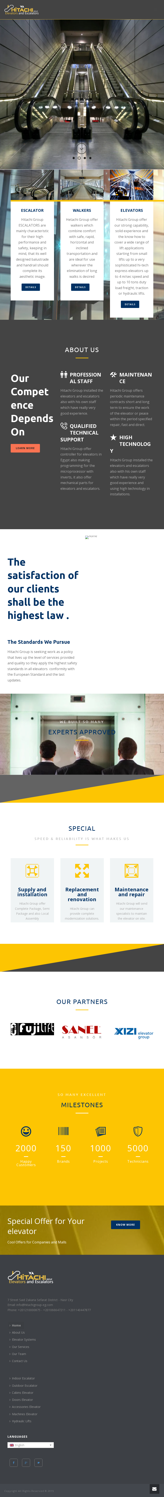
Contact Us (19, 1361)
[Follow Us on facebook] (14, 1463)
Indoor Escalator (23, 1378)
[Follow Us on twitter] (38, 1463)
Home (16, 1325)
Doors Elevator (22, 1400)
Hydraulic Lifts (21, 1421)
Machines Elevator (24, 1414)
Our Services (20, 1347)
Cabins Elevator (22, 1393)
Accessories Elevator (26, 1407)
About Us (18, 1332)
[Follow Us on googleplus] (26, 1463)
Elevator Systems (24, 1339)
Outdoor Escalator (24, 1385)
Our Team (19, 1354)
